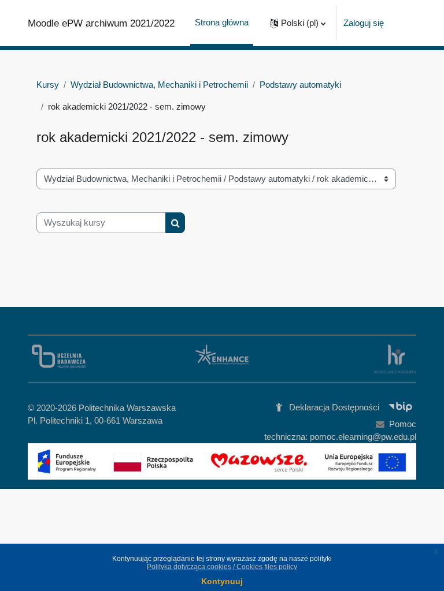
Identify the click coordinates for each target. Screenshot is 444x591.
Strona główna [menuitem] (222, 22)
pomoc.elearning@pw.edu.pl (363, 437)
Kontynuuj (222, 581)
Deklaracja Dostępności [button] (334, 407)
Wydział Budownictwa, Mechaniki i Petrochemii (159, 84)
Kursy (47, 84)
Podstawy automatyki (300, 84)
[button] (298, 23)
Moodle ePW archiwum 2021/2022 (101, 23)
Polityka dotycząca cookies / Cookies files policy (222, 567)
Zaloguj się (363, 23)
